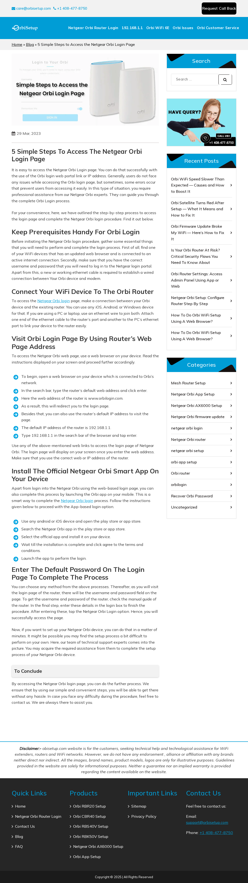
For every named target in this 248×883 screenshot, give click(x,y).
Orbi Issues (183, 27)
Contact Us (25, 826)
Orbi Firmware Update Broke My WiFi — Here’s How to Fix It (197, 232)
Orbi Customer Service (218, 27)
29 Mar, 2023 (29, 133)
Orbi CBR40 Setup (89, 816)
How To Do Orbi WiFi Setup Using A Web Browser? (196, 318)
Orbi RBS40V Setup (90, 826)
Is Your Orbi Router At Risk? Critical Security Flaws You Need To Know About (195, 256)
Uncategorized (184, 507)
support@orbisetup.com (207, 822)
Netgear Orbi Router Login (93, 27)
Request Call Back (219, 8)
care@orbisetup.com (33, 8)
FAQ (19, 846)
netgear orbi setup (187, 450)
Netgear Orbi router (188, 439)
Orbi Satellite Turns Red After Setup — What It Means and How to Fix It (197, 209)
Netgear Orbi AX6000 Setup (196, 405)
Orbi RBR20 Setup (89, 806)
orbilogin (178, 484)
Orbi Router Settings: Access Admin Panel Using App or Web (196, 280)
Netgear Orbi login (53, 300)
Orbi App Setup (87, 856)
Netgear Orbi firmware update (198, 416)
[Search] (225, 79)
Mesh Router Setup (188, 383)
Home (17, 44)
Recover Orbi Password (192, 496)
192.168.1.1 (132, 27)
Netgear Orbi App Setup (193, 394)
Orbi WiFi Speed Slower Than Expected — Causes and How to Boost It (197, 185)
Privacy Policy (143, 816)
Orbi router (180, 473)
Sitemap (138, 806)
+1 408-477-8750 (71, 8)
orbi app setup (184, 462)
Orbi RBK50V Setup (90, 836)
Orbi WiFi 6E (158, 27)
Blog (30, 44)
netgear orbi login (186, 428)
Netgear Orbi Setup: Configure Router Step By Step (197, 300)
